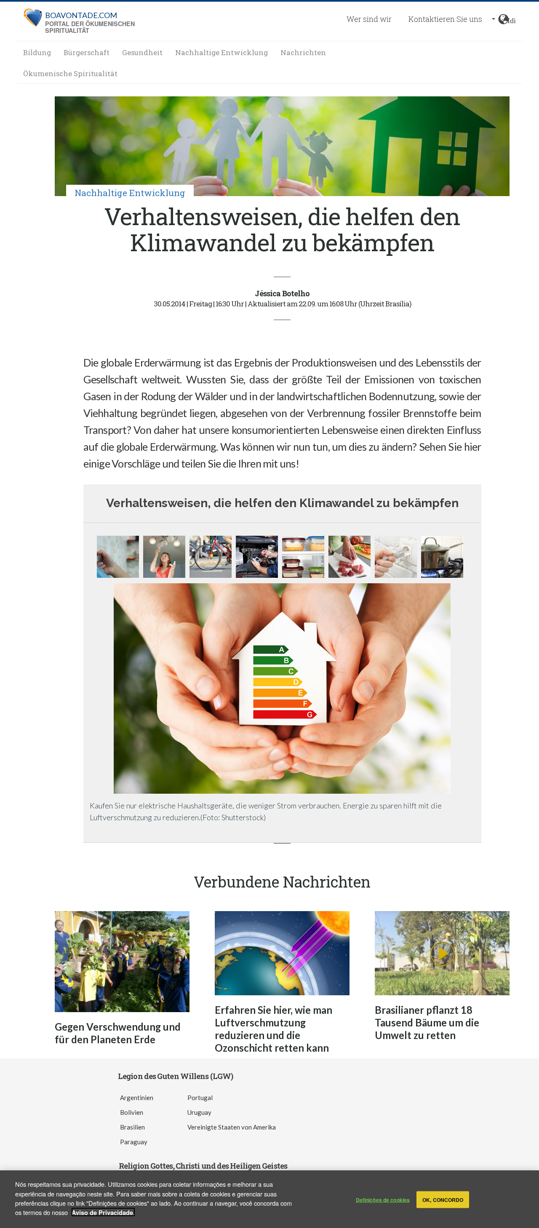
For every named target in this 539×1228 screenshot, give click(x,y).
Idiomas (511, 19)
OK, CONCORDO (442, 1199)
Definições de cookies (383, 1199)
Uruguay (199, 1112)
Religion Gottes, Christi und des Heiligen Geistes (203, 1166)
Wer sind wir (369, 19)
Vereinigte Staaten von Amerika (231, 1127)
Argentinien (136, 1097)
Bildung (37, 52)
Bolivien (131, 1112)
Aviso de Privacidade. (103, 1212)
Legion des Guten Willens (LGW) (175, 1076)
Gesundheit (142, 52)
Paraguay (133, 1142)
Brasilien (132, 1127)
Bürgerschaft (86, 52)
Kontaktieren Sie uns (445, 19)
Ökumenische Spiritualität (70, 73)
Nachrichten (303, 52)
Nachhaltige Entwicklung (221, 52)
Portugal (200, 1097)
